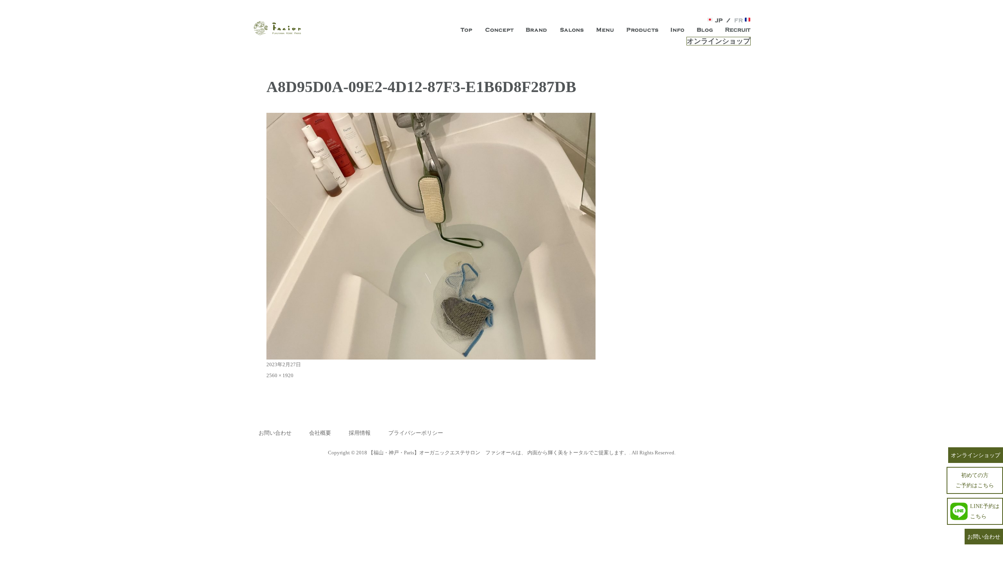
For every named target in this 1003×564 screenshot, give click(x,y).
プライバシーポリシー (415, 433)
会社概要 (320, 433)
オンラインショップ (718, 41)
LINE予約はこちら (984, 511)
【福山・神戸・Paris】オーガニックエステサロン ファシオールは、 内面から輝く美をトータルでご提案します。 (498, 453)
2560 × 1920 (279, 375)
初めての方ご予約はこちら (975, 480)
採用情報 (360, 433)
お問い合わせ (275, 433)
